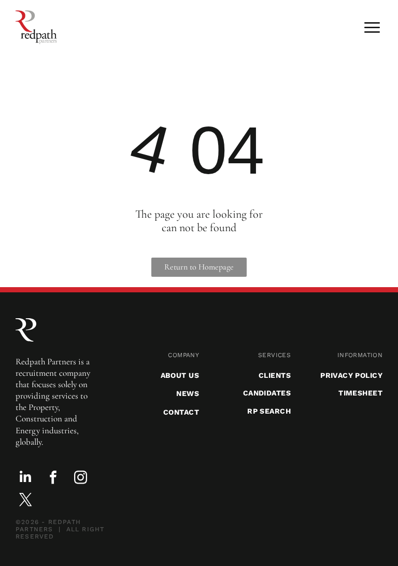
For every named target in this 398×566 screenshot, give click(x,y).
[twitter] (25, 501)
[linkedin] (25, 479)
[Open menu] (372, 27)
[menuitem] (153, 355)
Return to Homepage (199, 267)
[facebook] (53, 479)
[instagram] (80, 479)
